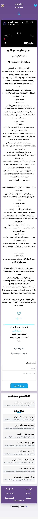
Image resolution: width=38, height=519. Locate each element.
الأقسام (28, 498)
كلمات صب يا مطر (19, 327)
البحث (28, 493)
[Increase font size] (17, 319)
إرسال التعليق (19, 386)
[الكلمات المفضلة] (35, 5)
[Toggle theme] (2, 5)
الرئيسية (29, 489)
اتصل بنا (9, 489)
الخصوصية (9, 498)
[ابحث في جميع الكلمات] (19, 14)
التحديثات (9, 493)
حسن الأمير (17, 331)
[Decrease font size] (21, 319)
